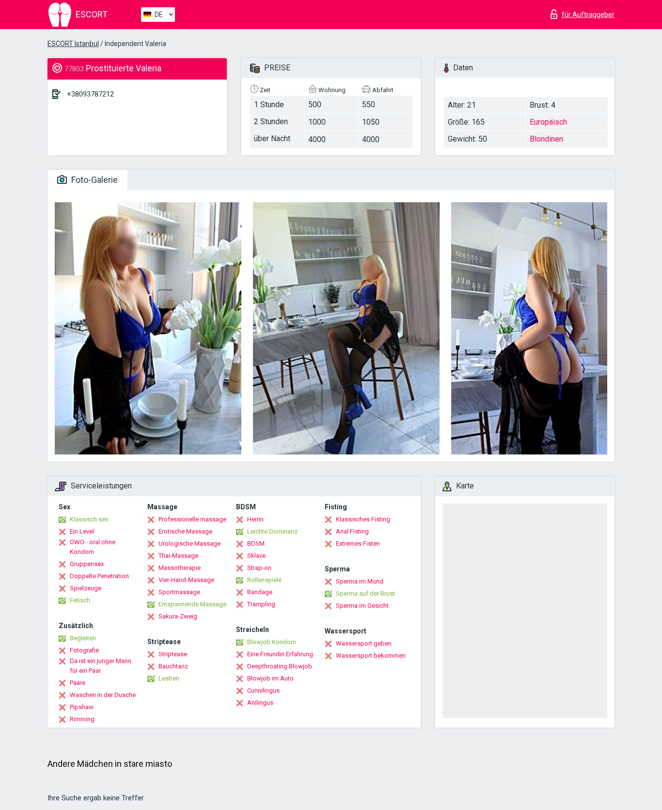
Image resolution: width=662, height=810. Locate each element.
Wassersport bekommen (371, 655)
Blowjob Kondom (271, 642)
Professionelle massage (192, 519)
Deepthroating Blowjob (279, 666)
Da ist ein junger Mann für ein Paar (100, 665)
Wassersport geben (364, 643)
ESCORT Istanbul (73, 44)
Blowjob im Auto (270, 678)
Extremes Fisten (358, 543)
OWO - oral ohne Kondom (92, 546)
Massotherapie (179, 567)
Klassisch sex (89, 519)
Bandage (259, 592)
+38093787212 (90, 94)
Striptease (172, 654)
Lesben (168, 678)
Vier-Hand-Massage (186, 579)
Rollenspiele (264, 579)
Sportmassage (179, 592)
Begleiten (83, 638)
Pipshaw (82, 707)
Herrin (255, 519)
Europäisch (548, 122)
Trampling (261, 604)
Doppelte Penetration (99, 576)
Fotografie (84, 650)
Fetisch (80, 600)
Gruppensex (87, 563)
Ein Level (82, 531)
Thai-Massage (178, 555)
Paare (77, 682)
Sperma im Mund (359, 581)
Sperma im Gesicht (362, 605)
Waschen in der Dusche (103, 694)
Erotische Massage (185, 531)
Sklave (256, 555)
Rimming (82, 719)
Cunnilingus (263, 690)
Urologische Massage (189, 543)
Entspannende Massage (192, 604)
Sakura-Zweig (177, 616)
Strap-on (259, 567)
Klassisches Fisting (363, 519)
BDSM (256, 543)
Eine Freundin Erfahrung (280, 654)
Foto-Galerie (93, 180)
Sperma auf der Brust (365, 593)
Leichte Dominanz (272, 531)
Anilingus (260, 702)
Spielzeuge (85, 588)
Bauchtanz (173, 666)
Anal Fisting (352, 531)
